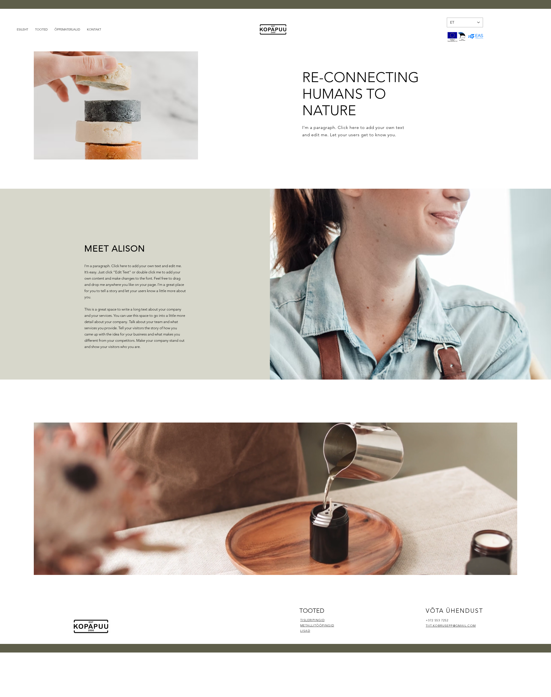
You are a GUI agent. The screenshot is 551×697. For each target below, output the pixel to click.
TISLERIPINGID (312, 620)
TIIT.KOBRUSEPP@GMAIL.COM (451, 626)
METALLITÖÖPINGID (317, 625)
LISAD (305, 631)
